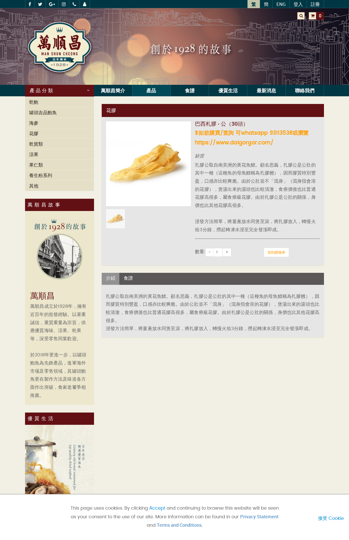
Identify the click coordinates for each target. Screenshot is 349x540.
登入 (298, 4)
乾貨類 (36, 144)
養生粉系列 (40, 175)
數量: (200, 252)
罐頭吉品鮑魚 (43, 112)
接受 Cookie (331, 518)
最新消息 (266, 90)
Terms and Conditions (179, 525)
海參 (33, 123)
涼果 (33, 154)
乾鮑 (33, 102)
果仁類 (36, 165)
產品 (151, 90)
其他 (33, 186)
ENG (281, 4)
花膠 (33, 133)
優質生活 (228, 90)
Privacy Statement (259, 516)
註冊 (315, 4)
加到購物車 (276, 252)
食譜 (190, 90)
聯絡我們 (305, 90)
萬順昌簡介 (113, 90)
